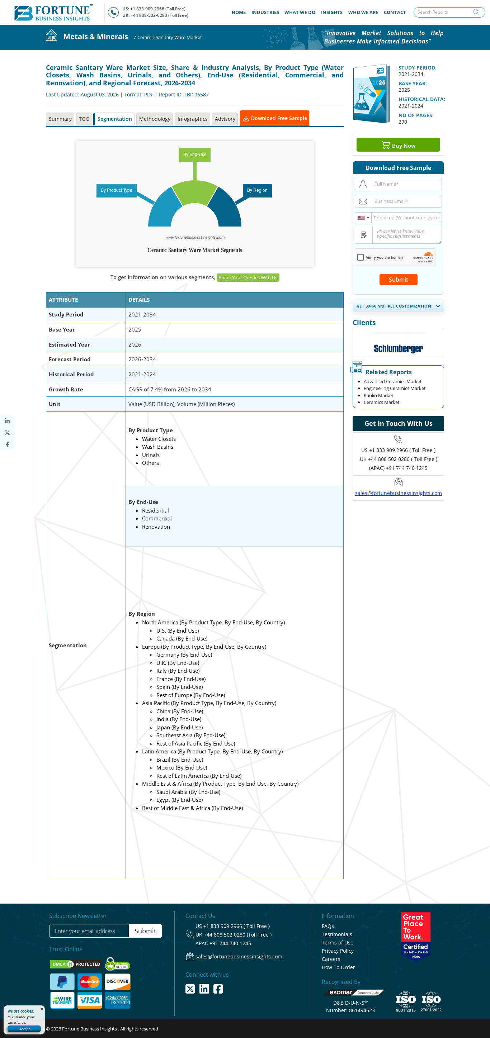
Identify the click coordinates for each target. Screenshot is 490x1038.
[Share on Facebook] (7, 444)
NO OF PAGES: (416, 115)
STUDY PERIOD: (418, 67)
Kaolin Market (379, 395)
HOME (240, 12)
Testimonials (337, 934)
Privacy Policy (338, 950)
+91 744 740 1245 (230, 943)
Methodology (154, 118)
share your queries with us (248, 277)
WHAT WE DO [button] (299, 12)
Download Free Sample (278, 118)
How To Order (338, 967)
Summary (60, 118)
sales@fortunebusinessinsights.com (398, 493)
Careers (331, 959)
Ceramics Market (382, 402)
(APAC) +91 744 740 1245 (398, 468)
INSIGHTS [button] (332, 12)
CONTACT (395, 12)
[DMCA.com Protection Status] (76, 964)
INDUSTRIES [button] (265, 12)
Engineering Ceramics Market (395, 388)
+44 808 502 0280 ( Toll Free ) (402, 459)
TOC (84, 118)
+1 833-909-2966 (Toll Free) (157, 9)
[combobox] (363, 218)
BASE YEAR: (413, 83)
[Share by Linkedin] (7, 421)
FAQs (328, 926)
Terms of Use (337, 942)
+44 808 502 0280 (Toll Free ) (238, 934)
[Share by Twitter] (7, 433)
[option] (398, 343)
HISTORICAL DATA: (422, 99)
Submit (398, 280)
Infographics (193, 118)
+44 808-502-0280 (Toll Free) (159, 15)
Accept (24, 1028)
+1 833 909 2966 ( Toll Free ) (402, 450)
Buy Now (403, 145)
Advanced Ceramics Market (393, 381)
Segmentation (115, 118)
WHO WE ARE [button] (363, 12)
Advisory (225, 118)
